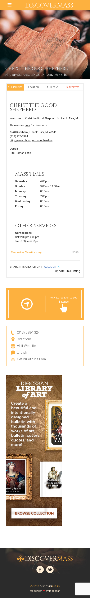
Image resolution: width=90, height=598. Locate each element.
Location (33, 87)
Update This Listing (67, 271)
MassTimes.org (33, 252)
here (27, 125)
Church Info (15, 87)
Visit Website (26, 346)
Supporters (73, 87)
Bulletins (52, 87)
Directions (24, 339)
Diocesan (54, 590)
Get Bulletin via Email (32, 359)
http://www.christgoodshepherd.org (32, 140)
